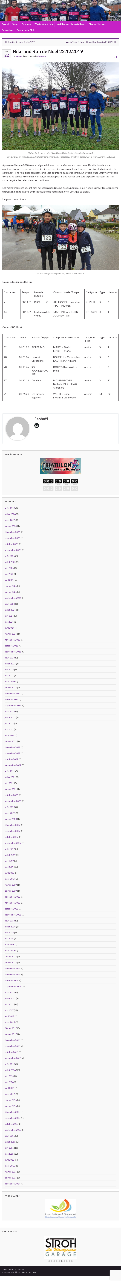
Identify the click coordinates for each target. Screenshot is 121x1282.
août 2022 (10, 711)
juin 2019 (9, 860)
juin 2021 (9, 783)
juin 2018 (9, 932)
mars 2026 (10, 520)
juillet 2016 (10, 1070)
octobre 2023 (11, 645)
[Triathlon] (60, 465)
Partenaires (7, 30)
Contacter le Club (25, 30)
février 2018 (11, 956)
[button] (49, 1261)
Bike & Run (41, 56)
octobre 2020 (11, 795)
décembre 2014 (12, 1183)
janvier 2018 (11, 962)
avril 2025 (9, 580)
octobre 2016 (11, 1052)
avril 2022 (9, 735)
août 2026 (10, 508)
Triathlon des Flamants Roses (71, 24)
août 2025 (10, 556)
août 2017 (10, 992)
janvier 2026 (11, 526)
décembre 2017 (12, 968)
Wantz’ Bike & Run (44, 24)
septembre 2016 (13, 1058)
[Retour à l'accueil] (60, 10)
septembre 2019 (13, 843)
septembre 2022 (13, 705)
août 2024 (10, 603)
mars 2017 (10, 1022)
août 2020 (10, 807)
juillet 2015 (10, 1141)
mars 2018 (10, 950)
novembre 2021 (12, 753)
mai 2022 (9, 729)
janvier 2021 (11, 789)
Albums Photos (96, 24)
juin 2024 (9, 615)
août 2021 (10, 771)
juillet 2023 (10, 663)
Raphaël (19, 56)
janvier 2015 (11, 1177)
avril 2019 (9, 872)
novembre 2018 (12, 902)
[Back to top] (114, 1263)
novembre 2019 (12, 831)
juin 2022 (9, 723)
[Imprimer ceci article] (116, 56)
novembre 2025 (12, 538)
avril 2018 (9, 944)
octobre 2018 (11, 908)
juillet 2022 (10, 717)
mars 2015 (10, 1165)
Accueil (5, 24)
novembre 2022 (12, 693)
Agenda (26, 24)
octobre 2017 (11, 980)
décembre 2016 (12, 1040)
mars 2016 (10, 1094)
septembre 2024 (13, 597)
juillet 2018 (10, 926)
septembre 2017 (13, 986)
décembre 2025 (12, 532)
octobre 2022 (11, 699)
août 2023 (10, 657)
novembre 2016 (12, 1046)
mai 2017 (9, 1010)
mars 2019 (10, 878)
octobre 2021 (11, 759)
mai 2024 (9, 621)
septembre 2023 (13, 651)
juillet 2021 (10, 777)
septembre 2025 (13, 550)
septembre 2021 (13, 765)
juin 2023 (9, 669)
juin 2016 (9, 1076)
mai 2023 (9, 675)
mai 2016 (9, 1082)
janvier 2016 (11, 1106)
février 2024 (11, 633)
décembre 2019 (12, 825)
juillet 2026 (10, 514)
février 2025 (11, 586)
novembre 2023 (12, 639)
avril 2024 (9, 627)
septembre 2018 (13, 914)
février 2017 (11, 1028)
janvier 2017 (11, 1034)
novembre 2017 (12, 974)
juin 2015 (9, 1147)
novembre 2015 (12, 1118)
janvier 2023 (11, 687)
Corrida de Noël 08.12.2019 (21, 42)
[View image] (60, 106)
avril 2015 (9, 1159)
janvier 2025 (11, 592)
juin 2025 (9, 568)
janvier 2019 (11, 890)
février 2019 (11, 884)
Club (14, 24)
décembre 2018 (12, 896)
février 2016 (11, 1100)
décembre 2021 (12, 747)
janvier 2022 (11, 741)
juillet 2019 (10, 855)
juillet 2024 (10, 609)
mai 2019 (9, 866)
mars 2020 (10, 813)
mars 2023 (10, 681)
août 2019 (10, 849)
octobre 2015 (11, 1123)
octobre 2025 (11, 544)
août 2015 (10, 1135)
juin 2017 (9, 1004)
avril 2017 (9, 1016)
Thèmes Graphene (28, 1272)
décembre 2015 (12, 1112)
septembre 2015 (13, 1129)
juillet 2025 (10, 562)
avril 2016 (9, 1088)
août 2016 (10, 1064)
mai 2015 (9, 1153)
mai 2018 (9, 938)
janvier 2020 (11, 819)
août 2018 (10, 920)
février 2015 (11, 1171)
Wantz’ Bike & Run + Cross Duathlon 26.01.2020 (89, 42)
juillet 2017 (10, 998)
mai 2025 (9, 574)
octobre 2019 (11, 837)
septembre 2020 (13, 801)
